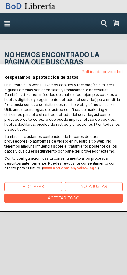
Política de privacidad (102, 71)
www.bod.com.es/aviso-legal (70, 168)
